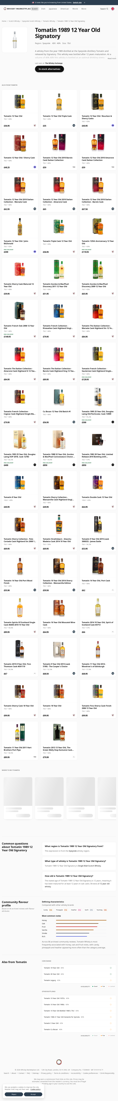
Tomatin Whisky (49, 21)
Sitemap (35, 1073)
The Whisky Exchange (53, 63)
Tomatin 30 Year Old (51, 974)
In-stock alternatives (49, 69)
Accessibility (76, 1073)
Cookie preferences (90, 1073)
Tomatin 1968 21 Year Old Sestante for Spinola (62, 1017)
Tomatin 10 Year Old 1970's (54, 998)
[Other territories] (112, 8)
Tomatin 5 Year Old (51, 1023)
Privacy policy (46, 1073)
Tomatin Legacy (50, 980)
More (83, 8)
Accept (33, 1094)
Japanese (53, 8)
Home (4, 21)
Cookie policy (35, 1089)
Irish (43, 8)
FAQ (28, 1073)
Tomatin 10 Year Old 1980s (54, 1004)
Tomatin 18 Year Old (51, 968)
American (64, 8)
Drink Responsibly (107, 1073)
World (75, 8)
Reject (14, 1094)
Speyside (73, 851)
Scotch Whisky (14, 21)
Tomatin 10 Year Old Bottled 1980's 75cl (59, 1011)
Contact (21, 1073)
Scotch (35, 8)
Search (6, 1073)
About (14, 1073)
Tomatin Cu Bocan (51, 1029)
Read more (112, 58)
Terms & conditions (61, 1073)
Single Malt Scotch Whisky (89, 866)
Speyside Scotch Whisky (31, 21)
